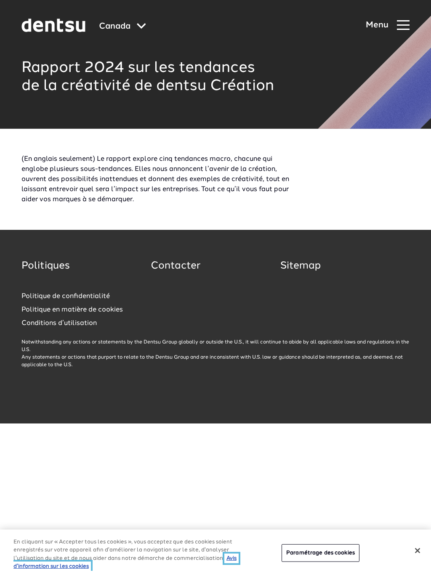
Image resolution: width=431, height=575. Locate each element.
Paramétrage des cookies (320, 553)
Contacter (175, 266)
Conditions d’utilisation (59, 323)
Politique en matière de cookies (72, 309)
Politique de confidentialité (65, 296)
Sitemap (300, 266)
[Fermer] (417, 550)
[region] (215, 552)
